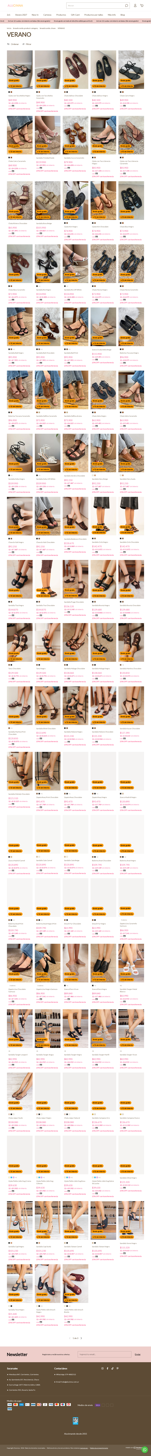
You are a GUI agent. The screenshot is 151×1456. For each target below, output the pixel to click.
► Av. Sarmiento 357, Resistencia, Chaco (23, 1380)
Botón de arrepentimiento (99, 1448)
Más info (112, 14)
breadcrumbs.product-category (25, 28)
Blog (123, 14)
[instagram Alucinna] (102, 1368)
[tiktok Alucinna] (112, 1368)
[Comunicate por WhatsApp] (144, 1449)
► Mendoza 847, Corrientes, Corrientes (23, 1374)
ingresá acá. (84, 1448)
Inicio (9, 28)
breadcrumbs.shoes (48, 28)
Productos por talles (93, 14)
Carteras (47, 14)
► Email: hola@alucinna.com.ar (66, 1382)
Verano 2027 (21, 14)
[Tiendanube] (135, 1449)
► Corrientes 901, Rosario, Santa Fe (21, 1390)
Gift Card (75, 14)
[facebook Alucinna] (107, 1368)
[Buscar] (126, 6)
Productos (61, 14)
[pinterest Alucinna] (117, 1368)
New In (35, 14)
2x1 (8, 14)
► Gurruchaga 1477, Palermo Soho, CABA (23, 1385)
